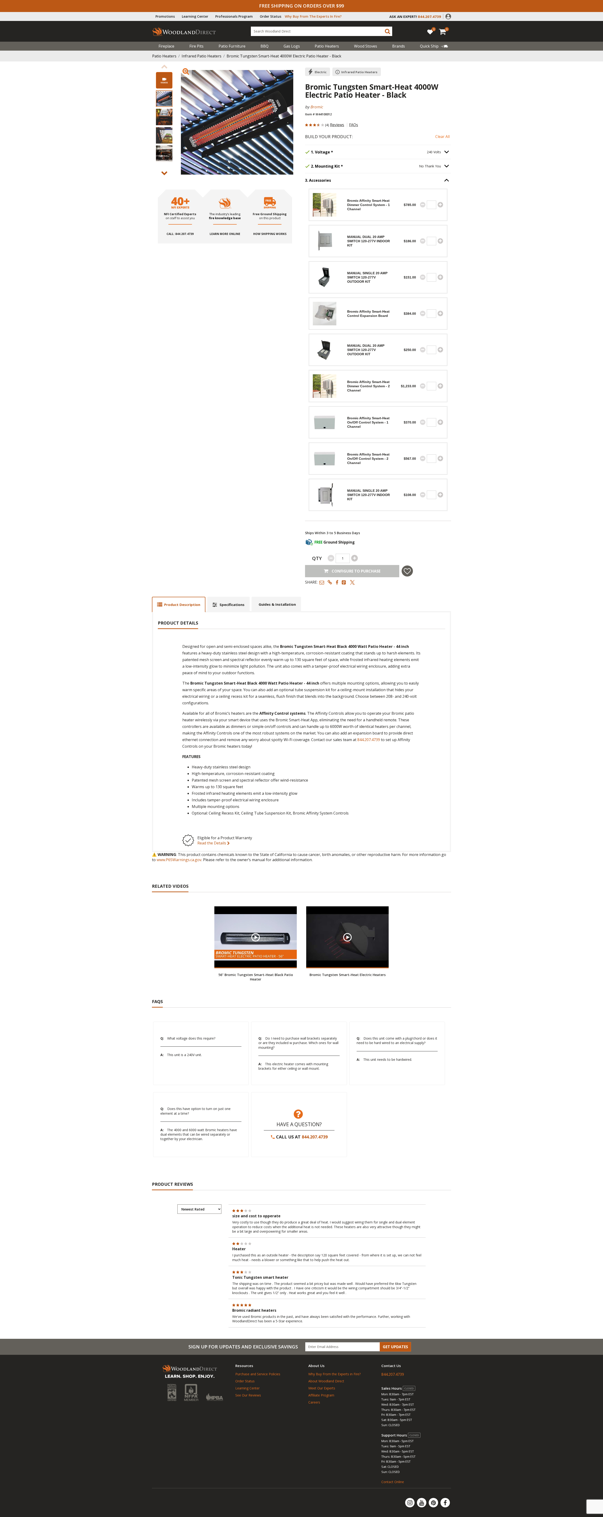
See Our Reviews (248, 1395)
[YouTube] (422, 1502)
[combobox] (321, 31)
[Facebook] (445, 1502)
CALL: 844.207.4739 (180, 234)
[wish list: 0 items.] (430, 32)
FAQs (353, 124)
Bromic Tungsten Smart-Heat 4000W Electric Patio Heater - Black (284, 56)
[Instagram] (410, 1502)
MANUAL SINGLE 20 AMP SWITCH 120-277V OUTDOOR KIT (367, 277)
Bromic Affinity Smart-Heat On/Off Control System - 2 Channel (368, 458)
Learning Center (195, 16)
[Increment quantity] (440, 205)
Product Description (182, 604)
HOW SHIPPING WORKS (269, 234)
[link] (434, 46)
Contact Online (392, 1482)
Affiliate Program (321, 1395)
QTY (317, 558)
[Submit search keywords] (387, 31)
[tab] (178, 604)
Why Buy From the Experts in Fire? (334, 1374)
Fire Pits (196, 46)
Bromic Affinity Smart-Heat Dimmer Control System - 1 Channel (368, 205)
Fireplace (166, 46)
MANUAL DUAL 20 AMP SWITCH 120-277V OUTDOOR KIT (365, 350)
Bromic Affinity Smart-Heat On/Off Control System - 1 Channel (368, 422)
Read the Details (212, 843)
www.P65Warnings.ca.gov (179, 859)
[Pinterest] (434, 1502)
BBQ (265, 46)
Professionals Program (234, 16)
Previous (164, 66)
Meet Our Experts (321, 1388)
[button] (448, 16)
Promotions (165, 16)
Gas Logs (292, 46)
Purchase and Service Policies (257, 1374)
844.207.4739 (368, 739)
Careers (314, 1402)
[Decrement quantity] (423, 205)
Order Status (270, 16)
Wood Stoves (365, 46)
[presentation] (164, 98)
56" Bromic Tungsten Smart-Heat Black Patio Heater (255, 976)
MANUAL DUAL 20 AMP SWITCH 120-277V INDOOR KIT (368, 241)
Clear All (442, 136)
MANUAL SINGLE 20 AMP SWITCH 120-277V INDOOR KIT (368, 495)
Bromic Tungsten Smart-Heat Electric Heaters (348, 974)
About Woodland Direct (326, 1381)
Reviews (337, 124)
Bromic (316, 106)
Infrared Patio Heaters (201, 56)
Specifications (232, 604)
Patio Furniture (232, 46)
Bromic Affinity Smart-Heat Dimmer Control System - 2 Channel (368, 386)
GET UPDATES (395, 1346)
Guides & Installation (277, 604)
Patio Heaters (327, 46)
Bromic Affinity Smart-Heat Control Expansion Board (368, 314)
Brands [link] (398, 46)
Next (164, 173)
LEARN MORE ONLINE (225, 234)
